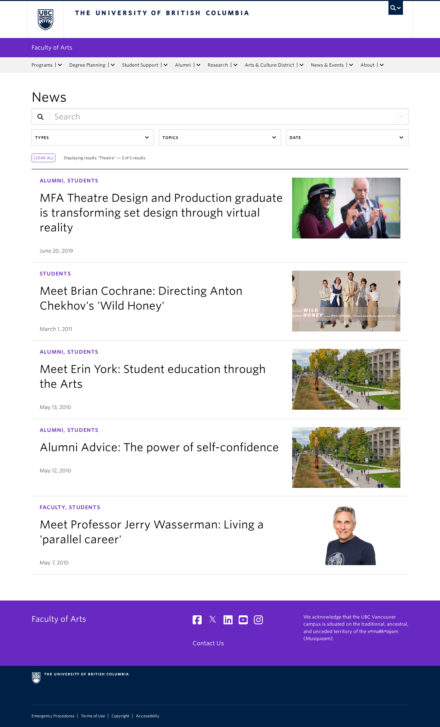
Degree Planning (87, 65)
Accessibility (147, 716)
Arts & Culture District (269, 65)
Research (218, 65)
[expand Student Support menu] (165, 65)
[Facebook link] (199, 621)
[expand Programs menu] (59, 65)
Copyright (120, 716)
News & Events (327, 65)
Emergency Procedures (53, 716)
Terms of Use (93, 716)
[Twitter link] (215, 621)
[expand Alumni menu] (198, 65)
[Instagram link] (261, 621)
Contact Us (208, 643)
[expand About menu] (381, 65)
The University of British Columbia (45, 19)
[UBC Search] (395, 8)
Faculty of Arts (52, 47)
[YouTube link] (246, 621)
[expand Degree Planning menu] (112, 65)
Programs (42, 65)
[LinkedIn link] (230, 621)
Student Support (140, 65)
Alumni (183, 65)
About (367, 65)
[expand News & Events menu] (351, 65)
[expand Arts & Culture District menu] (301, 65)
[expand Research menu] (235, 65)
